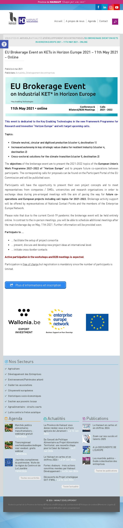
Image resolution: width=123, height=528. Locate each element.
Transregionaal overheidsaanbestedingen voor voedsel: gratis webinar (28, 446)
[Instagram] (111, 7)
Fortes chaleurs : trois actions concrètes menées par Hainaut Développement (59, 468)
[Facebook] (98, 7)
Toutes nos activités (29, 477)
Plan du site (50, 504)
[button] (4, 44)
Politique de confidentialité (67, 504)
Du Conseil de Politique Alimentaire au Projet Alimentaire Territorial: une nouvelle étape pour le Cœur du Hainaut (61, 444)
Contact (103, 21)
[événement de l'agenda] (9, 428)
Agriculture (14, 368)
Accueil (58, 21)
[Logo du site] (23, 18)
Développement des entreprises (63, 38)
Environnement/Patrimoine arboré (25, 379)
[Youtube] (117, 7)
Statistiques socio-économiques (24, 395)
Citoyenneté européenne (20, 390)
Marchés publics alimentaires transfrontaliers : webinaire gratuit (24, 429)
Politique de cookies (88, 504)
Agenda (92, 21)
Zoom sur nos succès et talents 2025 (105, 437)
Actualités (20, 72)
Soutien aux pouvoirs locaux (22, 401)
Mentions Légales (106, 504)
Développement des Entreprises (24, 374)
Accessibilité (48, 508)
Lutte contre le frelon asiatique (24, 412)
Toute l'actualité (70, 486)
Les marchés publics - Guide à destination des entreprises (105, 461)
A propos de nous (75, 21)
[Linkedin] (105, 7)
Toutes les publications (106, 470)
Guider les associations (20, 385)
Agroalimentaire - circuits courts (25, 406)
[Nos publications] (86, 428)
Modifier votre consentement (67, 508)
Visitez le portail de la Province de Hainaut (26, 504)
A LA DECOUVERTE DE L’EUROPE (104, 449)
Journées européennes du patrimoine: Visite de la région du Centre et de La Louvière (28, 464)
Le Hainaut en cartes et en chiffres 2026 (57, 458)
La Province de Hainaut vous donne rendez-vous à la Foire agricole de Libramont (59, 427)
